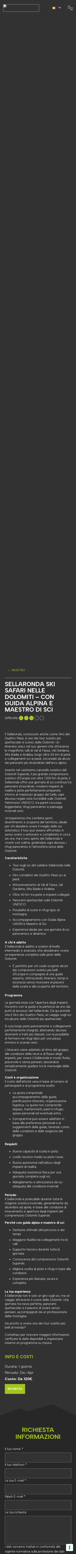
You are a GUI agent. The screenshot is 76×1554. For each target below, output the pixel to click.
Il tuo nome (14, 1449)
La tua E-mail (15, 1480)
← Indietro (16, 670)
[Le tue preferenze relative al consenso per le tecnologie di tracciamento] (69, 1547)
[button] (56, 8)
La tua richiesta (15, 1512)
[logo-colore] (21, 8)
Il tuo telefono (16, 1465)
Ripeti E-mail (15, 1496)
